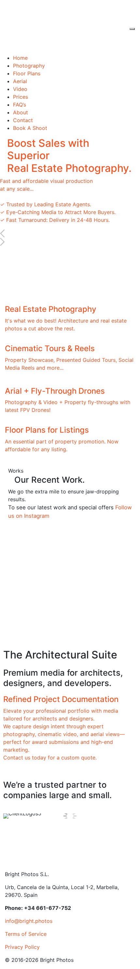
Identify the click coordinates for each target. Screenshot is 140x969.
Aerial (20, 81)
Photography (29, 65)
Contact (23, 120)
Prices (20, 97)
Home (20, 58)
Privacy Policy (22, 947)
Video (20, 89)
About (20, 112)
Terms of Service (26, 934)
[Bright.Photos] (54, 26)
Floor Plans (26, 73)
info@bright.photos (28, 921)
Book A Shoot (30, 128)
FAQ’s (19, 104)
